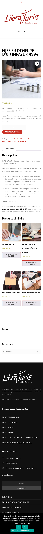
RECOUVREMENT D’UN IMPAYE (14, 141)
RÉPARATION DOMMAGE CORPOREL (17, 443)
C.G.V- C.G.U (7, 497)
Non (25, 527)
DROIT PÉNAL (7, 433)
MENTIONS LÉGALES (10, 512)
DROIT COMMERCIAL (10, 417)
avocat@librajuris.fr (13, 458)
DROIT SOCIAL (8, 427)
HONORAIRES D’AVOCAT (12, 507)
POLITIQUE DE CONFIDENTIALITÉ (15, 502)
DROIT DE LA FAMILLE (11, 422)
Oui (18, 527)
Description (9, 148)
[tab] (9, 148)
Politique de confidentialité (22, 530)
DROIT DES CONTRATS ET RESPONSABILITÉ (20, 438)
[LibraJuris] (21, 16)
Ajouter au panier (12, 132)
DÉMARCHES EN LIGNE (21, 139)
